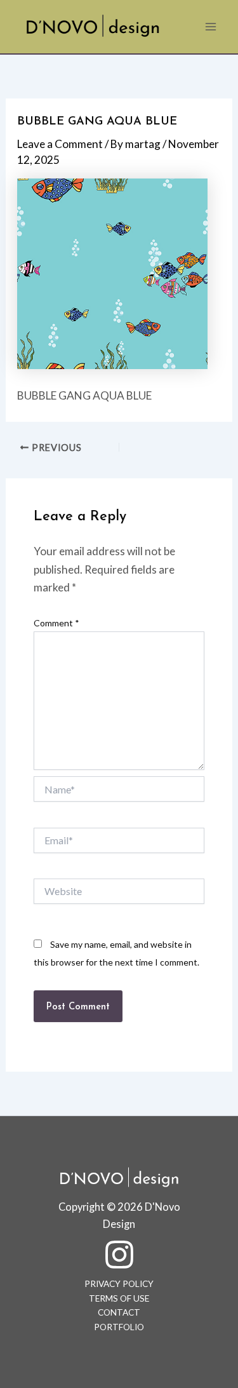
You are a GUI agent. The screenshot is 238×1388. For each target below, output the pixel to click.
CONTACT (119, 1312)
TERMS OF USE (119, 1298)
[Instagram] (119, 1254)
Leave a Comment (60, 144)
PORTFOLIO (119, 1327)
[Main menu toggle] (210, 26)
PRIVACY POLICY (119, 1284)
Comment (56, 622)
